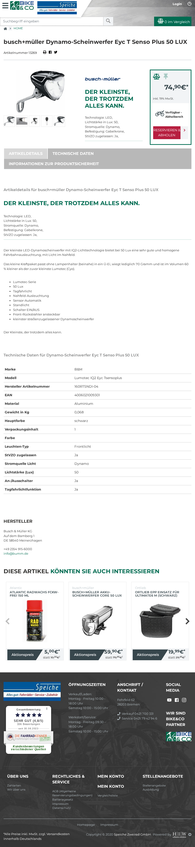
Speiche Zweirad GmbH (132, 834)
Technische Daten (73, 153)
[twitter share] (55, 53)
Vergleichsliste (108, 795)
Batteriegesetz (62, 799)
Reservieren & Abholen (166, 132)
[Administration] (189, 834)
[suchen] (108, 21)
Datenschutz (61, 808)
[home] (5, 27)
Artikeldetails (26, 153)
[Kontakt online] (189, 3)
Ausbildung (151, 789)
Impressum (60, 804)
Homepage (86, 824)
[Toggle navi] (5, 5)
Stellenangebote (154, 785)
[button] (187, 621)
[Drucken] (45, 53)
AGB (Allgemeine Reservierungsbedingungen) (72, 793)
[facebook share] (50, 53)
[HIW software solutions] (180, 834)
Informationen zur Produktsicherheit (54, 164)
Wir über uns (16, 789)
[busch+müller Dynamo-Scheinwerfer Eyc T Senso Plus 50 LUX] (41, 91)
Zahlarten (14, 785)
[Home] (43, 7)
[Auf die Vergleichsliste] (157, 78)
